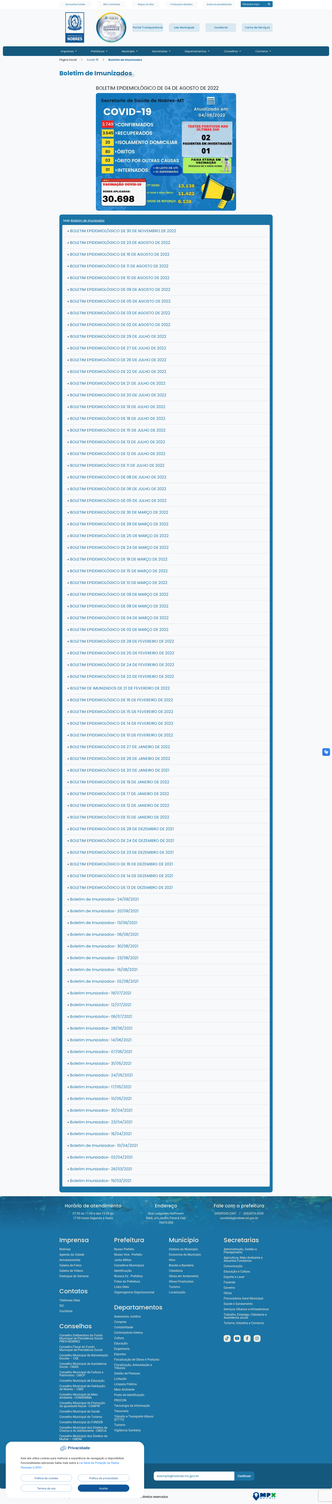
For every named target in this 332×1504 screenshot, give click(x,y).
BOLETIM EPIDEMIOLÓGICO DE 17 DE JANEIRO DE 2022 (118, 793)
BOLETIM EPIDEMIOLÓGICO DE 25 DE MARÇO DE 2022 (118, 535)
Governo (229, 1287)
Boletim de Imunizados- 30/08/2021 (102, 946)
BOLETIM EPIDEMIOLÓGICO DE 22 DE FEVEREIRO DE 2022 (120, 676)
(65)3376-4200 (253, 1213)
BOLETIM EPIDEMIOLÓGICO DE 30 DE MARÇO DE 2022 (117, 512)
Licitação (120, 1378)
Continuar (244, 1476)
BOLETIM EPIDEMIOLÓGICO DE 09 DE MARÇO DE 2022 (117, 594)
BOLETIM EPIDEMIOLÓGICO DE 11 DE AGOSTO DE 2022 (117, 266)
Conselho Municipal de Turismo (80, 1416)
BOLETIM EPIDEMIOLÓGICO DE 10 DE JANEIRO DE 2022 (118, 817)
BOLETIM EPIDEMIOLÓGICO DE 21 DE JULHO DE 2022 (116, 383)
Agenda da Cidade (71, 1254)
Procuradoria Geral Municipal (243, 1298)
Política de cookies (46, 1478)
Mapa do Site (146, 4)
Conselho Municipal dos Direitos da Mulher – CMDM (83, 1438)
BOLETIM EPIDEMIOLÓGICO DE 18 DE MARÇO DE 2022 (117, 559)
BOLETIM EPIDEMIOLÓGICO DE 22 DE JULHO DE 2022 (116, 371)
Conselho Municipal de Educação (82, 1380)
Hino (172, 1260)
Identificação (123, 1270)
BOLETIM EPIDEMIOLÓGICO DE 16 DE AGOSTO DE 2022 (118, 254)
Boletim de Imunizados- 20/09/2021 (103, 911)
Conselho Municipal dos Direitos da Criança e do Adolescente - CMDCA (83, 1429)
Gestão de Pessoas (127, 1373)
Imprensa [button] (67, 51)
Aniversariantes (69, 1260)
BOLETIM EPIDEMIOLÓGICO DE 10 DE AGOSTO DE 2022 (118, 277)
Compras (120, 1321)
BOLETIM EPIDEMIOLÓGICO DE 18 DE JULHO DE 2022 (116, 418)
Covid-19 (92, 60)
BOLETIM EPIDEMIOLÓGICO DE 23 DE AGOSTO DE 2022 (118, 242)
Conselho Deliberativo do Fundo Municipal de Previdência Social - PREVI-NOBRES (81, 1338)
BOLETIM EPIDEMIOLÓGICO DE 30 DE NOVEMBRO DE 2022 (121, 231)
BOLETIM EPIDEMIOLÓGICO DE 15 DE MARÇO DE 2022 (117, 571)
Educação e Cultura (237, 1271)
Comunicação (233, 1266)
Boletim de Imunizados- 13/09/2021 (102, 922)
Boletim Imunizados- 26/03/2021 (99, 1169)
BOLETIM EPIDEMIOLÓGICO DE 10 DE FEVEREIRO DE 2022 (120, 735)
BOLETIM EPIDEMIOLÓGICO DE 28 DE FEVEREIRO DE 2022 (120, 641)
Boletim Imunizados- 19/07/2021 (99, 993)
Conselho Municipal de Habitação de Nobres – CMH (82, 1388)
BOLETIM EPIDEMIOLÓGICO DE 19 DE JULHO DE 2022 (116, 406)
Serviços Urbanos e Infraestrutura (246, 1309)
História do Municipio (183, 1249)
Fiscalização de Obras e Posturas (136, 1359)
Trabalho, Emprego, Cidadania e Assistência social (245, 1316)
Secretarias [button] (160, 51)
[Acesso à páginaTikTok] (227, 1338)
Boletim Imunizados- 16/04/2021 (99, 1133)
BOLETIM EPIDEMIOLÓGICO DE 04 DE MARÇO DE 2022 (118, 618)
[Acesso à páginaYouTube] (237, 1338)
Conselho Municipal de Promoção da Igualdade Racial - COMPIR (82, 1405)
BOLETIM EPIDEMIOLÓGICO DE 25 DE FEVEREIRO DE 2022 (120, 653)
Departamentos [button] (196, 51)
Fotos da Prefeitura (127, 1281)
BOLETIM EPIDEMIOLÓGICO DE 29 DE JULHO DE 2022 (116, 336)
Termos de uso (46, 1488)
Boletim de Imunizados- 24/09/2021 (103, 899)
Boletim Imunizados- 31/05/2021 (99, 1063)
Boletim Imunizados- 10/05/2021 (99, 1098)
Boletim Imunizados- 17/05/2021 (99, 1087)
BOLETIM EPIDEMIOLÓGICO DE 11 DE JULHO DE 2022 (115, 465)
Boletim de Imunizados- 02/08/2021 (103, 981)
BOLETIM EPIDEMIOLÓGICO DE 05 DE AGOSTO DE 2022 (119, 301)
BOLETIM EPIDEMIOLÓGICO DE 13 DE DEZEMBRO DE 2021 (120, 887)
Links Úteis (121, 1287)
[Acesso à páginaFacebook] (247, 1338)
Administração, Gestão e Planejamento (240, 1251)
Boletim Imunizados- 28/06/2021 (99, 1028)
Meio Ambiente (124, 1389)
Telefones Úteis (69, 1300)
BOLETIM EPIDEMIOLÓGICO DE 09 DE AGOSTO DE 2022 (118, 289)
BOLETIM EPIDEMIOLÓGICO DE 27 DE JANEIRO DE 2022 (118, 747)
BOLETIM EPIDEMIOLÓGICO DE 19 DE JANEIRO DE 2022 (118, 782)
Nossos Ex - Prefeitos (128, 1276)
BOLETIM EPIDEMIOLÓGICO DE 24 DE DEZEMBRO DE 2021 (120, 840)
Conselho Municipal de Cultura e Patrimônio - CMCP (81, 1374)
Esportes (120, 1354)
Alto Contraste (111, 4)
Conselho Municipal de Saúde (79, 1411)
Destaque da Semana (74, 1276)
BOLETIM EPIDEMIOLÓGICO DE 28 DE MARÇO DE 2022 (117, 524)
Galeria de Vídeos (71, 1270)
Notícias (65, 1249)
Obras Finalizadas (181, 1281)
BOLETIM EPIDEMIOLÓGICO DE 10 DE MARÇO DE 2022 (117, 582)
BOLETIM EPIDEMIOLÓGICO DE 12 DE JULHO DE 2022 (116, 453)
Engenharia (121, 1348)
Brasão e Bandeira (181, 1265)
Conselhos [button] (231, 51)
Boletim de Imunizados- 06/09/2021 (103, 934)
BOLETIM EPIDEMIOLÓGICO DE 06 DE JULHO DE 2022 (116, 489)
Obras (228, 1293)
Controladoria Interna (128, 1332)
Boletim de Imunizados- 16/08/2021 (102, 969)
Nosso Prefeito (124, 1249)
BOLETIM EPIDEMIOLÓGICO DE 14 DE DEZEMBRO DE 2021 (120, 875)
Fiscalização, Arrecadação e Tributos (133, 1366)
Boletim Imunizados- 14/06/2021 (99, 1040)
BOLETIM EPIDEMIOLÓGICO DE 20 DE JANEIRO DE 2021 (118, 770)
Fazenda (229, 1282)
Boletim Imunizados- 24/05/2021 (100, 1075)
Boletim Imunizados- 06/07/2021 (99, 1016)
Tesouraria (121, 1411)
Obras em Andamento (183, 1276)
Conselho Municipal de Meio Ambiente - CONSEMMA (78, 1396)
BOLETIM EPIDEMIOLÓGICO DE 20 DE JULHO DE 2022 (116, 395)
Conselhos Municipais (129, 1265)
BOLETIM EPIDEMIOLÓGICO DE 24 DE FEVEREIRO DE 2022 (120, 664)
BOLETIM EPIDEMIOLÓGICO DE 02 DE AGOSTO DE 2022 (118, 324)
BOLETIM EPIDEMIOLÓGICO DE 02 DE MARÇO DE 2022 (117, 629)
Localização (177, 1292)
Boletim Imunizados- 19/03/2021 (99, 1180)
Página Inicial (68, 60)
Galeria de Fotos (70, 1265)
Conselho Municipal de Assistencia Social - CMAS (83, 1365)
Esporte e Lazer (234, 1277)
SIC (61, 1305)
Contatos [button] (262, 51)
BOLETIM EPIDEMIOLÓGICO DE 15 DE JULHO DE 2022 (116, 430)
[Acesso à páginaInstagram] (257, 1338)
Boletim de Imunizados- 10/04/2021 (102, 1145)
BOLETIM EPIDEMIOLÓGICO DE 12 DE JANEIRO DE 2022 (118, 805)
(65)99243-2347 (225, 1213)
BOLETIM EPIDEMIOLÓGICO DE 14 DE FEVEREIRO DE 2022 (120, 723)
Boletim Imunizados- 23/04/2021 (99, 1122)
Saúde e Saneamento (238, 1303)
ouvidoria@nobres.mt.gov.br (239, 1218)
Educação (121, 1343)
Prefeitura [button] (98, 51)
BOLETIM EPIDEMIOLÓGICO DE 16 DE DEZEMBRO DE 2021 (120, 864)
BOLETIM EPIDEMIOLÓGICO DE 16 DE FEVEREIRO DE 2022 (120, 700)
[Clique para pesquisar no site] (269, 4)
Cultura (119, 1338)
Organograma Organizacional (134, 1292)
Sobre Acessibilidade (219, 4)
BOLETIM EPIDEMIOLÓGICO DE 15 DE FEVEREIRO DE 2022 (120, 711)
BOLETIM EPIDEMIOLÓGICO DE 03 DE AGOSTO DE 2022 (118, 313)
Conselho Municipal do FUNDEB (81, 1422)
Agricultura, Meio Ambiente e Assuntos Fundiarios (243, 1259)
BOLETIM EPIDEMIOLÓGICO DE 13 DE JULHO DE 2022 (116, 442)
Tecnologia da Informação (132, 1405)
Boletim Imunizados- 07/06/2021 (99, 1051)
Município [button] (128, 51)
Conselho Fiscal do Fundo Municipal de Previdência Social (81, 1348)
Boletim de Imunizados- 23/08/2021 (102, 958)
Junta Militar (122, 1260)
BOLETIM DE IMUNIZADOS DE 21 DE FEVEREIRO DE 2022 (118, 688)
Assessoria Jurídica (127, 1316)
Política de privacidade (103, 1478)
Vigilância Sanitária (127, 1430)
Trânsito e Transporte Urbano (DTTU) (134, 1418)
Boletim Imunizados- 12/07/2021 (99, 1004)
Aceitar (103, 1488)
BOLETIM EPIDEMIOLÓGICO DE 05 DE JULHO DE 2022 (117, 500)
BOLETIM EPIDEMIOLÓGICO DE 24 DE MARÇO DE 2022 (118, 547)
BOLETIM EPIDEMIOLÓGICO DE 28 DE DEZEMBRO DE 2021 (120, 829)
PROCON (120, 1400)
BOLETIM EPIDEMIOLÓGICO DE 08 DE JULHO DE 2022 (116, 477)
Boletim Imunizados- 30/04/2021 (99, 1110)
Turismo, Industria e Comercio (244, 1323)
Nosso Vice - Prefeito (128, 1254)
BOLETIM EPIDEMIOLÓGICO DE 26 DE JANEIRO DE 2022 (118, 758)
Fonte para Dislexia (181, 4)
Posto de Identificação (129, 1395)
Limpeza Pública (125, 1384)
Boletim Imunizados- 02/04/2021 (100, 1157)
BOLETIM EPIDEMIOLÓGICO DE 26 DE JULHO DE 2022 (116, 360)
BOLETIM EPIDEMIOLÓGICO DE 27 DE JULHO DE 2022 (116, 348)
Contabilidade (123, 1327)
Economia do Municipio (185, 1254)
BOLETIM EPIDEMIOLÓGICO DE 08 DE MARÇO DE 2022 (117, 606)
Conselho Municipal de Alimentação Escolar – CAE (83, 1357)
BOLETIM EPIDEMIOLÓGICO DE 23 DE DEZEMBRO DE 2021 (120, 852)
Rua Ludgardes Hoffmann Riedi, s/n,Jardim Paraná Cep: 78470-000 (166, 1218)
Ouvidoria (65, 1311)
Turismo (119, 1425)
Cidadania (176, 1270)
